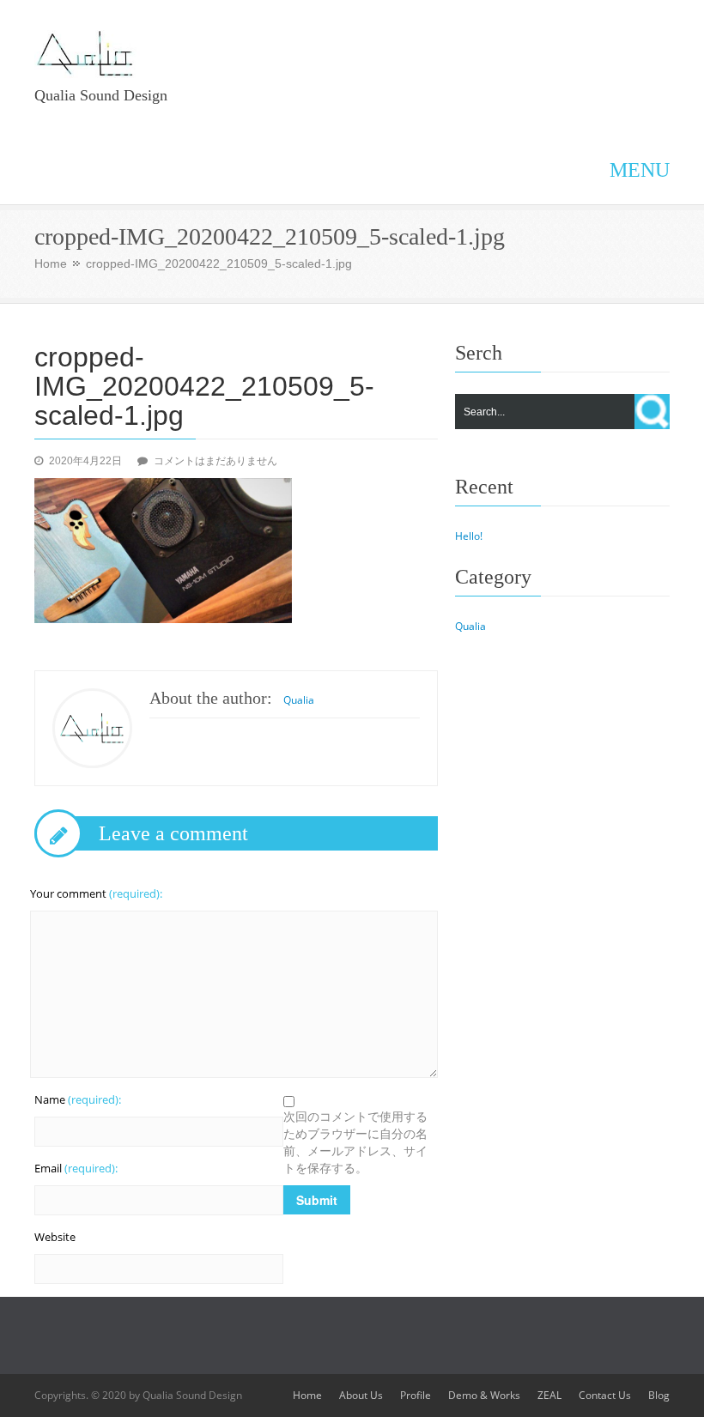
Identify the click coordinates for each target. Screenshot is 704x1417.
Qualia (298, 700)
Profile (415, 1395)
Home (50, 263)
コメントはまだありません (215, 461)
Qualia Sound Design (100, 95)
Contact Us (605, 1395)
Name (77, 1099)
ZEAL (549, 1395)
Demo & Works (484, 1395)
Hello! (468, 536)
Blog (659, 1395)
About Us (361, 1395)
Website (55, 1236)
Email (76, 1168)
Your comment (96, 893)
